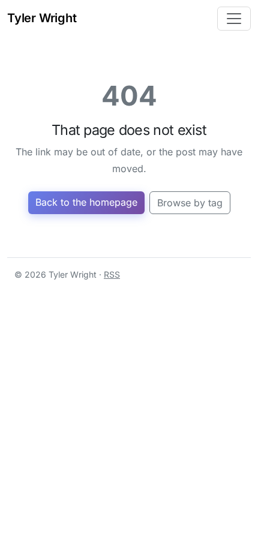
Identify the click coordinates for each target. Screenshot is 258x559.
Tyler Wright (42, 18)
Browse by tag (190, 203)
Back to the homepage (86, 202)
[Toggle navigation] (234, 19)
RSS (112, 274)
